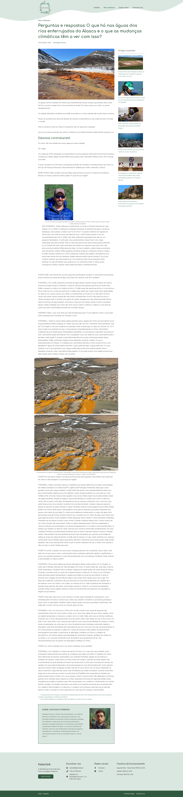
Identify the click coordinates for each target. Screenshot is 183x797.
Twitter (100, 771)
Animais (97, 7)
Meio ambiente (109, 7)
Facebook (101, 768)
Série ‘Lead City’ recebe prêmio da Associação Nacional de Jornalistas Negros (129, 126)
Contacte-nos (137, 7)
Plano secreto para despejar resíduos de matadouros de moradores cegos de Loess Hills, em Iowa (131, 74)
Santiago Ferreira (59, 43)
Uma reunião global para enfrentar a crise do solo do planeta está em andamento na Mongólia (131, 100)
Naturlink (46, 794)
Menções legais (129, 794)
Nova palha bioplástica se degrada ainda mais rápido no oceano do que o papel (66, 699)
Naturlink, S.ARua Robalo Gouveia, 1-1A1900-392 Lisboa (78, 776)
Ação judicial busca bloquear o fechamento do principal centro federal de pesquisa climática (130, 203)
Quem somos (124, 7)
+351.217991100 (75, 771)
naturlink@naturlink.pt (76, 768)
